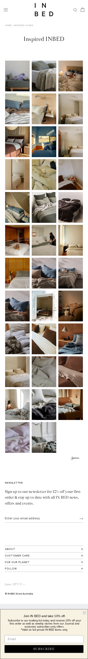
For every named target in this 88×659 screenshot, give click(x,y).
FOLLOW (11, 568)
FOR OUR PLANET (17, 562)
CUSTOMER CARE (17, 556)
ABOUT (10, 549)
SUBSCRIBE (44, 649)
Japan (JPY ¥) (13, 584)
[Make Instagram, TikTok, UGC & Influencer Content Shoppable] (75, 459)
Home (8, 25)
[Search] (75, 10)
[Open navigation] (6, 9)
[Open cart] (82, 10)
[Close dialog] (84, 613)
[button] (17, 76)
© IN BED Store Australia (19, 593)
